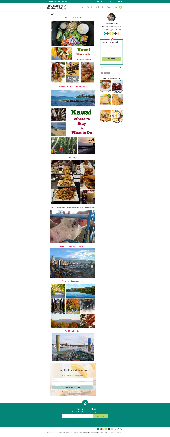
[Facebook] (108, 1)
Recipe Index (100, 7)
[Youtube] (119, 1)
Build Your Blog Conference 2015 (72, 246)
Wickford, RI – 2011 (72, 331)
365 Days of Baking (56, 7)
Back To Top (73, 428)
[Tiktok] (116, 1)
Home (97, 1)
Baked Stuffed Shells (105, 91)
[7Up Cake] (105, 104)
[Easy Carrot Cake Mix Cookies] (117, 120)
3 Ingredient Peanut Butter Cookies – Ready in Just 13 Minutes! (117, 107)
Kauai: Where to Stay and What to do (73, 86)
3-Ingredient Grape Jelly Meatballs (117, 92)
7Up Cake (106, 105)
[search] (120, 7)
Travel (109, 7)
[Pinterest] (111, 1)
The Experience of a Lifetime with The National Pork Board (72, 208)
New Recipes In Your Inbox (58, 1)
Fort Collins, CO (73, 158)
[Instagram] (113, 1)
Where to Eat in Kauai (72, 17)
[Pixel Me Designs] (120, 429)
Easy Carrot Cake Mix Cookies (117, 122)
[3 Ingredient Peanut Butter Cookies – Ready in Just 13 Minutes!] (117, 104)
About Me (90, 7)
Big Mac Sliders (105, 121)
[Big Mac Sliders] (105, 120)
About (101, 1)
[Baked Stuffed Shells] (105, 90)
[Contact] (121, 1)
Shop (115, 7)
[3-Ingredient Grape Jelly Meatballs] (117, 90)
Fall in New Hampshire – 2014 (73, 281)
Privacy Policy (67, 428)
